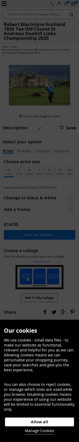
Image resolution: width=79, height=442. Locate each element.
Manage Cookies (39, 430)
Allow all (39, 421)
